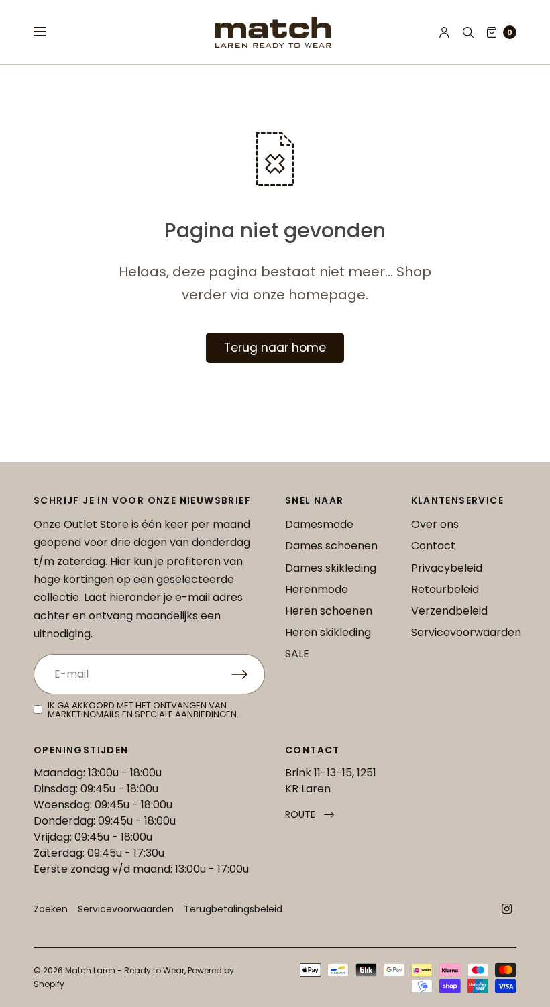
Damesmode (319, 524)
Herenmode (316, 589)
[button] (309, 815)
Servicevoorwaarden (466, 632)
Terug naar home (275, 347)
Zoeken (51, 909)
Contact (433, 545)
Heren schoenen (328, 611)
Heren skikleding (328, 632)
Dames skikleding (330, 568)
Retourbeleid (445, 589)
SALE (297, 653)
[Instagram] (507, 909)
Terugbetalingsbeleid (233, 909)
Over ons (435, 524)
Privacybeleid (446, 568)
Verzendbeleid (449, 611)
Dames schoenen (331, 545)
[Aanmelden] (248, 674)
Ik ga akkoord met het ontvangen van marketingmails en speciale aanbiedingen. (143, 710)
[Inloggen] (444, 32)
